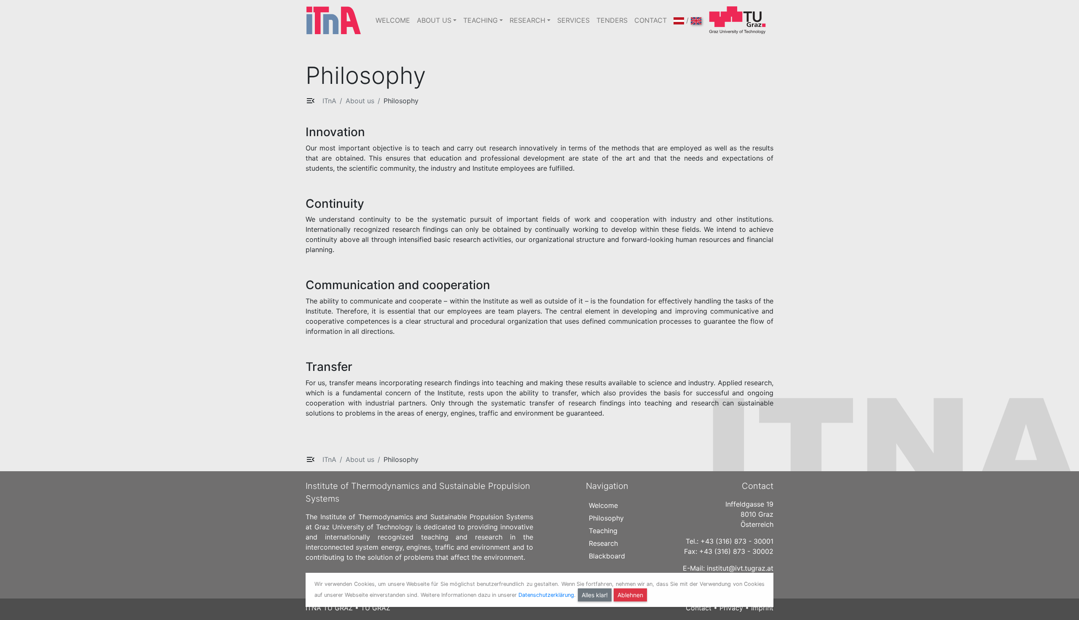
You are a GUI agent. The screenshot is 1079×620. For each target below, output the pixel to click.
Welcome (603, 505)
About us (360, 101)
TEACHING (480, 20)
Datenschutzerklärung (546, 595)
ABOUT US (434, 20)
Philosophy (401, 101)
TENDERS (612, 20)
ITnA (329, 101)
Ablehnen (630, 595)
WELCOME (393, 20)
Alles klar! (595, 595)
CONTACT (650, 20)
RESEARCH (527, 20)
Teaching (603, 530)
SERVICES (573, 20)
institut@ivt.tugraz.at (740, 568)
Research (603, 543)
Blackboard (607, 556)
